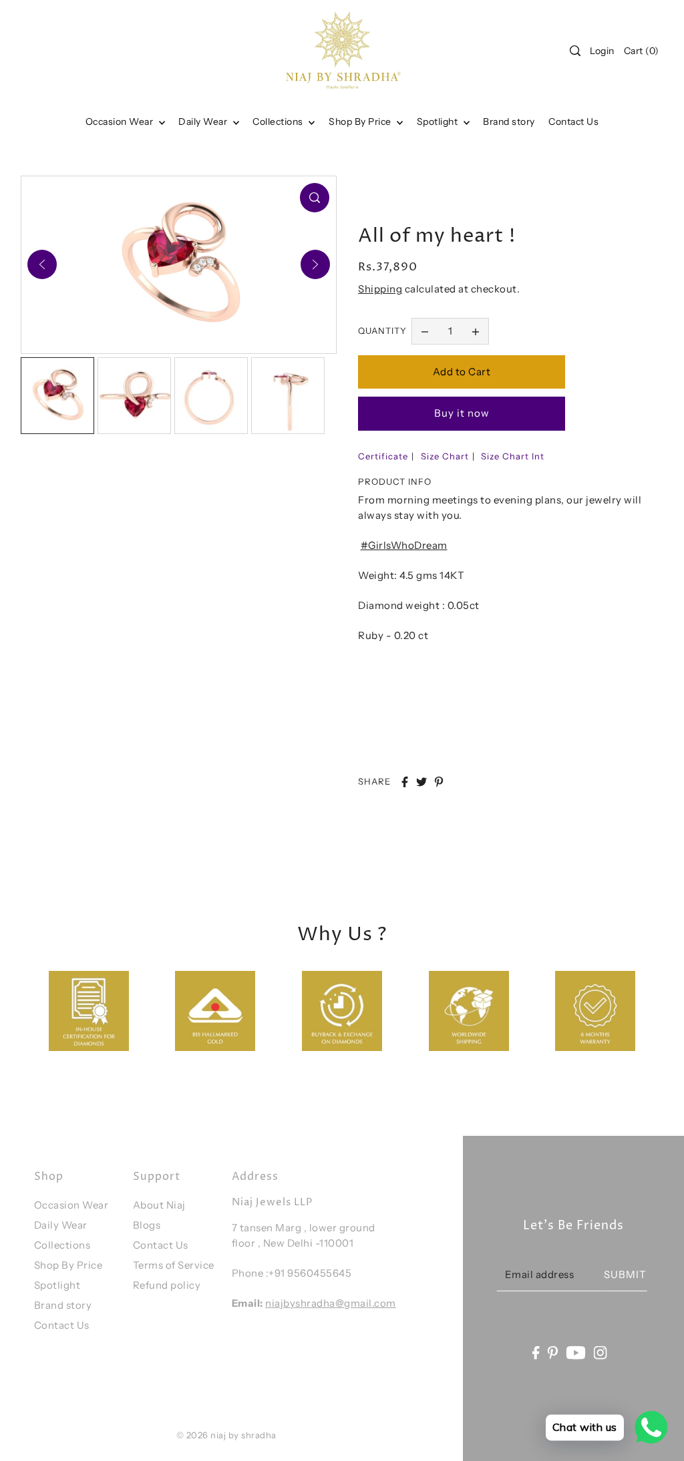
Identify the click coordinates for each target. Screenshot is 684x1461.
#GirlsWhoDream (404, 545)
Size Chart (445, 456)
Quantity (382, 330)
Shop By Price (68, 1265)
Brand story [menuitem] (509, 122)
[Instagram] (600, 1352)
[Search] (575, 50)
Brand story (63, 1305)
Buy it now (462, 413)
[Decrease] (425, 331)
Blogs (147, 1225)
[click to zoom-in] (314, 197)
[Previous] (42, 264)
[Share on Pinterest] (439, 782)
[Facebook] (535, 1352)
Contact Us (62, 1325)
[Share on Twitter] (421, 782)
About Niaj (159, 1205)
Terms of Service (173, 1265)
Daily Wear (204, 122)
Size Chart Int (512, 456)
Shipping (380, 288)
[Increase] (475, 331)
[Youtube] (576, 1352)
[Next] (315, 264)
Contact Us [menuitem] (573, 122)
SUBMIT (625, 1274)
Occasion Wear (121, 122)
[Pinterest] (553, 1352)
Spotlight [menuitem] (438, 122)
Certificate (383, 456)
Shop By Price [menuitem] (361, 122)
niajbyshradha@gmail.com (330, 1303)
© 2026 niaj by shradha (226, 1435)
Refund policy (167, 1285)
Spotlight (57, 1285)
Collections (278, 122)
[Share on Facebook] (404, 782)
